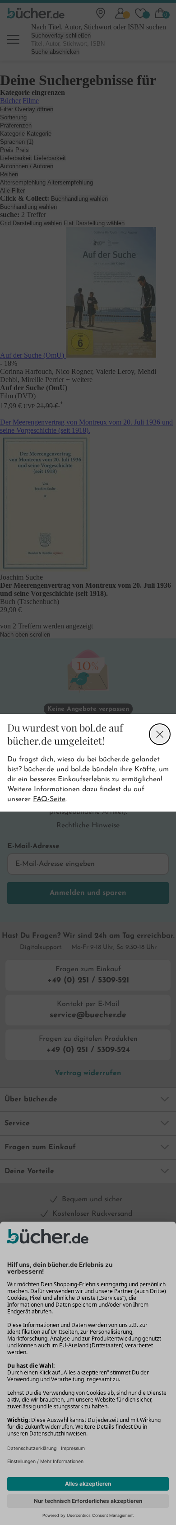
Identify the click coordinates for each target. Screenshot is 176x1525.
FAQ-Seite (49, 799)
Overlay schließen (160, 734)
